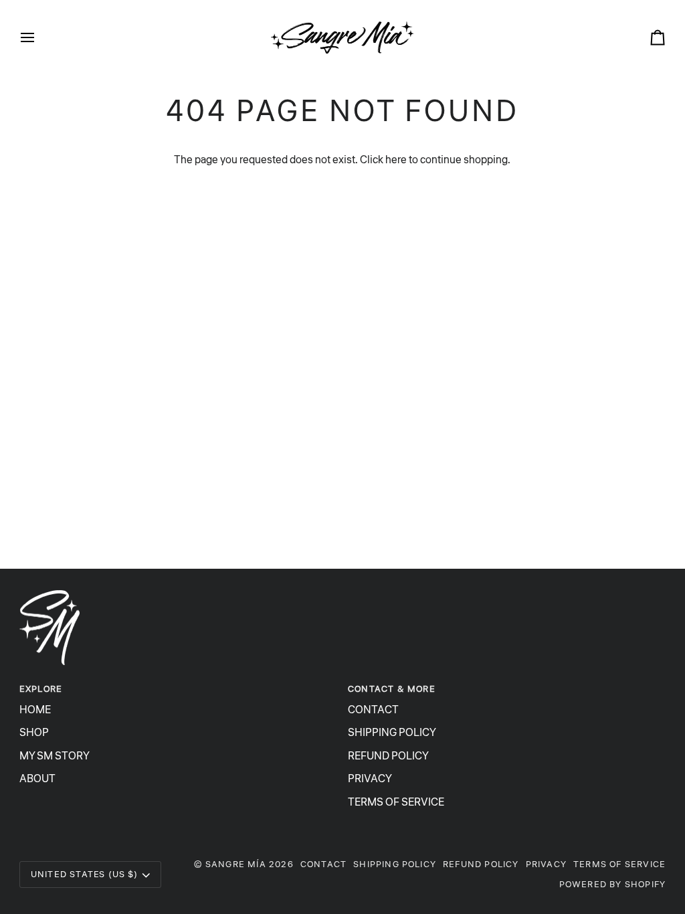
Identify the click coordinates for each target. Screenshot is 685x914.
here (396, 160)
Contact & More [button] (391, 688)
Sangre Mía (235, 864)
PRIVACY (370, 778)
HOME (35, 710)
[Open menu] (39, 37)
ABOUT (37, 778)
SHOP (34, 732)
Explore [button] (40, 688)
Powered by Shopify (612, 884)
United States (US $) (84, 874)
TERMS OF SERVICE (396, 802)
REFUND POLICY (388, 756)
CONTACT (373, 710)
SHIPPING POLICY (392, 732)
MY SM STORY (54, 756)
